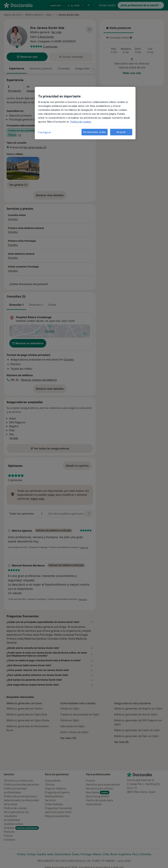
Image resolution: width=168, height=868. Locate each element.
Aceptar (121, 132)
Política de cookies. (81, 121)
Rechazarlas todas (94, 132)
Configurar (44, 132)
